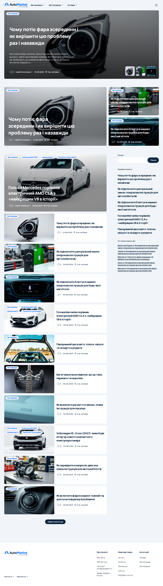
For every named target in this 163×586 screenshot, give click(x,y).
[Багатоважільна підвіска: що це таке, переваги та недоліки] (29, 379)
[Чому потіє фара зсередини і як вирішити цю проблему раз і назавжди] (55, 116)
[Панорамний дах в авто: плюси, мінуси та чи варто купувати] (29, 349)
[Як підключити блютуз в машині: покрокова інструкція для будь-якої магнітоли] (134, 131)
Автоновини (13, 157)
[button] (156, 5)
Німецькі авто (47, 157)
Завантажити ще (55, 521)
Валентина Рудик (125, 245)
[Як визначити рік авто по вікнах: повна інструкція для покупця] (29, 409)
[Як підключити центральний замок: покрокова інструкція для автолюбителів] (81, 44)
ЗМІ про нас (21, 577)
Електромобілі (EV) (30, 157)
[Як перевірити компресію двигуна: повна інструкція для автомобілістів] (29, 470)
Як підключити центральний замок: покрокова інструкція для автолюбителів (138, 192)
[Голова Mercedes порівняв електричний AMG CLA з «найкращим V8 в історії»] (55, 183)
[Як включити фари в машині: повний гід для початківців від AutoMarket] (29, 500)
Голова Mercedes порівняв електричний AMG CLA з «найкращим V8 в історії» (134, 219)
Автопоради (13, 14)
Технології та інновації (67, 157)
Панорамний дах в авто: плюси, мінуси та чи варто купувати (137, 230)
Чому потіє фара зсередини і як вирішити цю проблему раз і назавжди (137, 179)
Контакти (8, 577)
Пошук (121, 155)
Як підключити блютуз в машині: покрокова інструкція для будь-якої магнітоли (137, 206)
